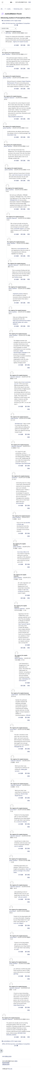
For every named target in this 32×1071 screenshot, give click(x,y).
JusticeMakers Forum (9, 9)
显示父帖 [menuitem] (23, 45)
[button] (11, 2)
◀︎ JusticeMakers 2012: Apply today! (11, 20)
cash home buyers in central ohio (21, 175)
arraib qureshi (14, 418)
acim (17, 949)
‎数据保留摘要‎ (5, 1063)
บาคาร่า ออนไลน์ (18, 846)
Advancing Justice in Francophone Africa (18, 9)
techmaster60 (20, 503)
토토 (9, 149)
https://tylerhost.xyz (19, 1005)
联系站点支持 (7, 1056)
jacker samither (6, 54)
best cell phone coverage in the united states (22, 870)
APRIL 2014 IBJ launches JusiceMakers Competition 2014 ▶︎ (16, 24)
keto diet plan (10, 66)
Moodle (10, 1069)
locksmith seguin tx (19, 228)
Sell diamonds (18, 423)
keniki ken (14, 477)
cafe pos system (22, 897)
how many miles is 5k (23, 552)
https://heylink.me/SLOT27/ (15, 116)
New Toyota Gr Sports (24, 624)
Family (16, 277)
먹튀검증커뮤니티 (14, 200)
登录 (29, 2)
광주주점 (16, 974)
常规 (5, 9)
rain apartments (22, 248)
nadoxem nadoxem (9, 97)
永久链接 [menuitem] (16, 45)
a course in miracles (21, 821)
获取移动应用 (5, 1064)
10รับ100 (28, 715)
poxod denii (13, 729)
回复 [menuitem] (28, 45)
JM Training (2, 9)
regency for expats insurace (20, 41)
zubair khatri (14, 694)
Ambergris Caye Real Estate (22, 463)
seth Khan (8, 33)
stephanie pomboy (18, 293)
